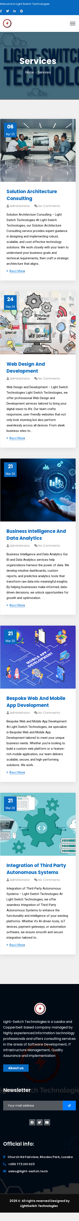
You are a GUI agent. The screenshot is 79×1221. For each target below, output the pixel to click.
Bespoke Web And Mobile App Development (36, 702)
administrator (20, 206)
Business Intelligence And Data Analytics (36, 534)
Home (29, 72)
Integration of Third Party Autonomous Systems (36, 869)
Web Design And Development (26, 367)
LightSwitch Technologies (39, 1206)
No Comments (49, 206)
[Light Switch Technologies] (7, 23)
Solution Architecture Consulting (32, 195)
